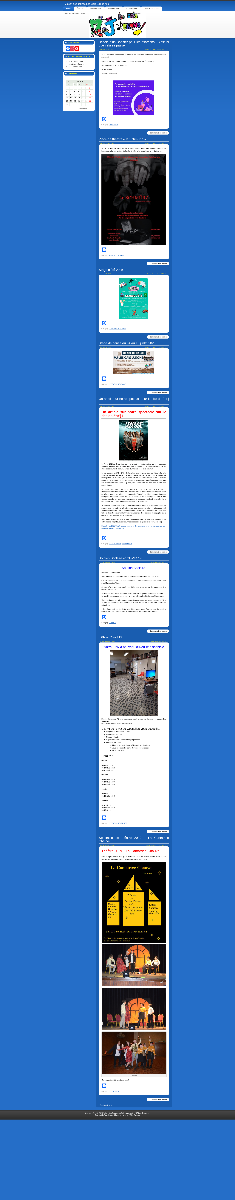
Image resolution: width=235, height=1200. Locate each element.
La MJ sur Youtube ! (76, 67)
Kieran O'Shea (83, 108)
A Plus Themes (134, 1115)
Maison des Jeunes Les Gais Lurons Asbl (86, 4)
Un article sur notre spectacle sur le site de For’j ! (134, 400)
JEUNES (123, 823)
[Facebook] (68, 48)
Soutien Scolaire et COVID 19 (120, 558)
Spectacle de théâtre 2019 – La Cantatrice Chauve (134, 839)
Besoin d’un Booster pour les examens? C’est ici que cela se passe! (134, 43)
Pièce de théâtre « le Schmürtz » (122, 139)
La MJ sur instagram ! (76, 64)
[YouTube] (77, 48)
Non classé (113, 125)
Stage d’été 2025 (111, 270)
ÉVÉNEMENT (119, 255)
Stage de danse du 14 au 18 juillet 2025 (127, 343)
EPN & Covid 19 (110, 637)
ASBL (111, 255)
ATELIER (117, 544)
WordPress (108, 1115)
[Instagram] (72, 48)
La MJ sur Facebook (76, 61)
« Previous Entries (105, 1105)
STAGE (123, 329)
